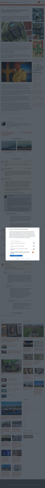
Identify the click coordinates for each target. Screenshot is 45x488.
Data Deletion (17, 258)
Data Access (22, 258)
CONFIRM (16, 255)
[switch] (33, 243)
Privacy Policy (27, 258)
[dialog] (22, 244)
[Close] (38, 229)
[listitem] (22, 241)
